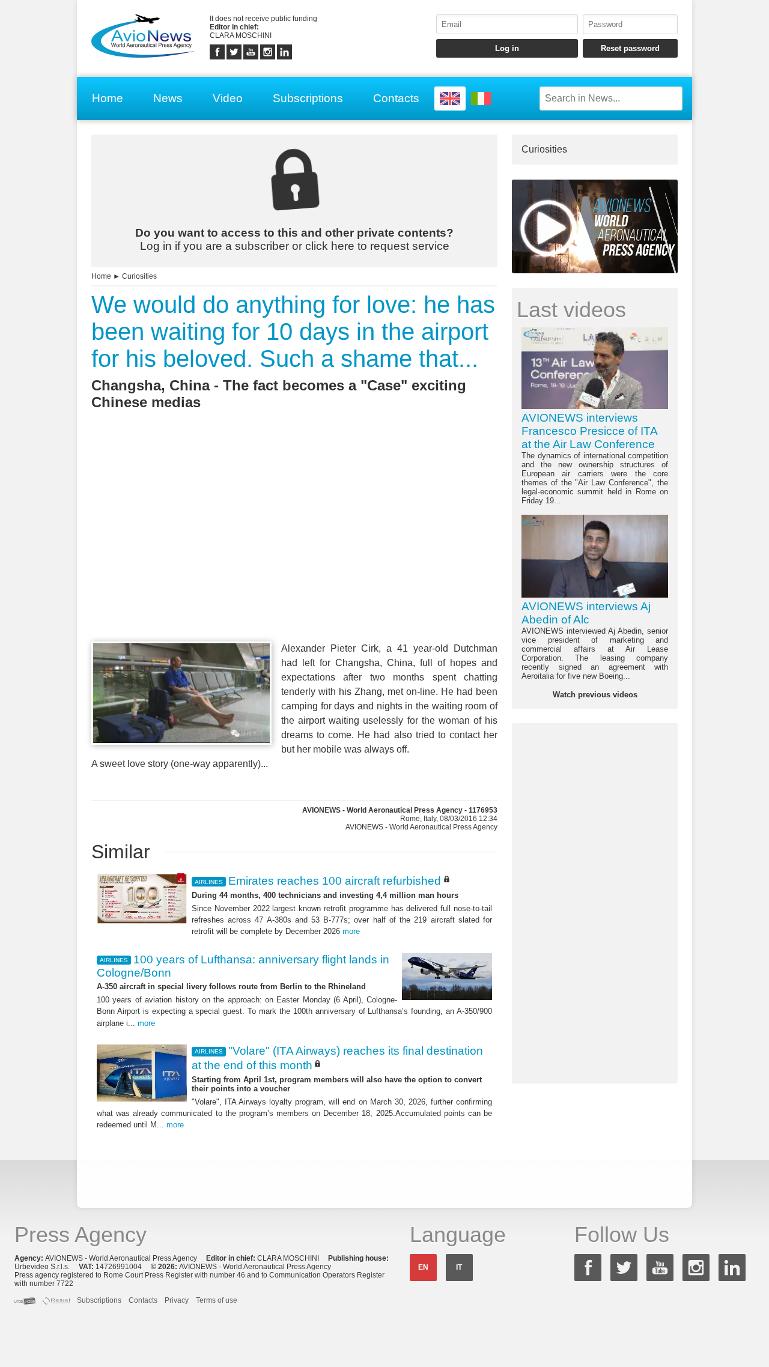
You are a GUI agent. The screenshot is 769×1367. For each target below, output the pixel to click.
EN (423, 1267)
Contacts (396, 98)
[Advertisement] (294, 548)
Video (228, 98)
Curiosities (139, 276)
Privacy (177, 1300)
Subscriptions (308, 98)
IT (459, 1267)
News (168, 98)
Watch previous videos (595, 694)
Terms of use (216, 1300)
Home (107, 98)
